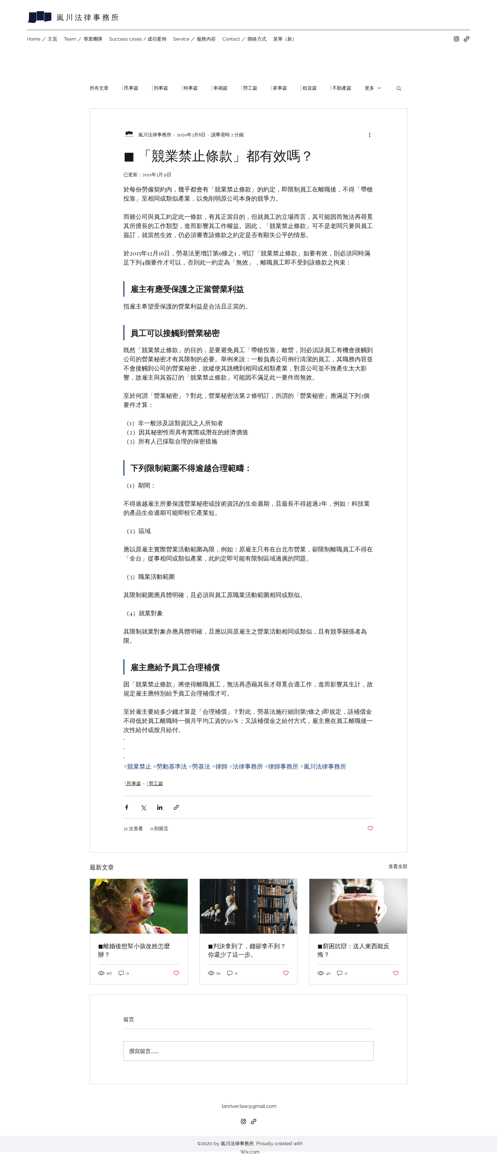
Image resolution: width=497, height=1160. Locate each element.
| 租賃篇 (309, 88)
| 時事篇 (190, 88)
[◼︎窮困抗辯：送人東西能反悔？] (358, 906)
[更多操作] (369, 134)
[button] (399, 88)
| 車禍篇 (219, 88)
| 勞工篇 (249, 88)
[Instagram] (456, 39)
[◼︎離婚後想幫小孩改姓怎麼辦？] (139, 906)
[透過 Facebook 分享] (126, 807)
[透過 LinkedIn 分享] (160, 807)
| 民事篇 (130, 88)
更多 (369, 88)
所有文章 (99, 88)
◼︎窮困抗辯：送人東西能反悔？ (353, 950)
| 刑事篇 (160, 88)
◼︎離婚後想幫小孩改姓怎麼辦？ (134, 950)
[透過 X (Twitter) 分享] (143, 807)
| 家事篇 (279, 88)
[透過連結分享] (176, 807)
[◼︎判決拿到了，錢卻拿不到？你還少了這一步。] (249, 906)
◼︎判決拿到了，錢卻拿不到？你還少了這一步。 (247, 950)
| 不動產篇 (340, 88)
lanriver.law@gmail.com (249, 1106)
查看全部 (397, 866)
